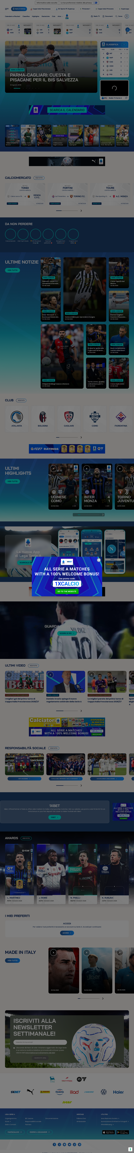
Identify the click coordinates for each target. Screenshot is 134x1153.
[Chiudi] (98, 560)
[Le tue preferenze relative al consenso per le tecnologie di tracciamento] (130, 1149)
